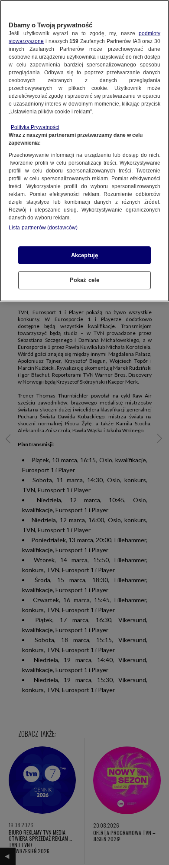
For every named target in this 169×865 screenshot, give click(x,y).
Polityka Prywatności (35, 127)
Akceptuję (84, 255)
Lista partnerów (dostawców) (43, 228)
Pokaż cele (84, 280)
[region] (84, 151)
